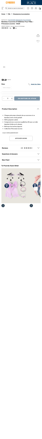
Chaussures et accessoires (21, 14)
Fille (9, 14)
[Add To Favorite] (38, 41)
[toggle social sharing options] (38, 35)
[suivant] (36, 189)
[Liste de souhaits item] (32, 9)
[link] (28, 8)
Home (3, 14)
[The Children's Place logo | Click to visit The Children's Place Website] (31, 2)
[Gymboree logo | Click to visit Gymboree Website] (10, 2)
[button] (32, 8)
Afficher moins (21, 138)
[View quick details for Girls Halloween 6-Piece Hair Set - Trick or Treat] (3, 205)
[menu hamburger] (3, 8)
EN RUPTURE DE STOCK (27, 98)
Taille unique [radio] (6, 87)
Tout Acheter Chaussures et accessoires (19, 20)
